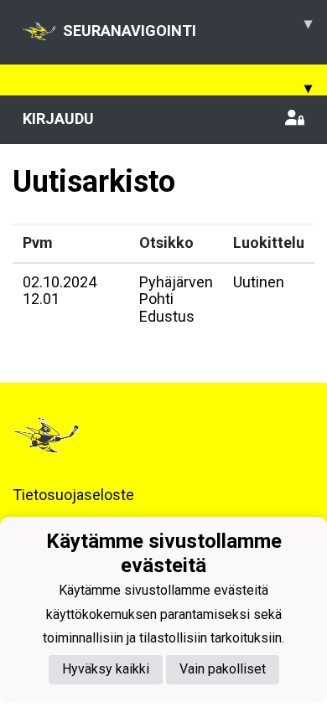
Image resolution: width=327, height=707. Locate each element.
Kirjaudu (58, 118)
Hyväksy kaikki (105, 669)
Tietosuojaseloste (73, 494)
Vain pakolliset (222, 669)
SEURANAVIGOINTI (187, 26)
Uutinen (258, 282)
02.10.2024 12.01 (59, 290)
